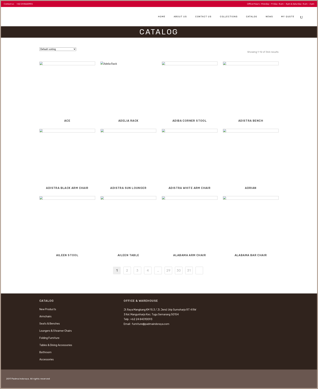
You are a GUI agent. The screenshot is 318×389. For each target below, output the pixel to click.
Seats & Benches (49, 323)
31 (189, 270)
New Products (47, 309)
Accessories (46, 359)
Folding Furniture (49, 338)
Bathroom (45, 352)
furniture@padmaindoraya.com (150, 324)
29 (168, 270)
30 (179, 270)
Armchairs (45, 316)
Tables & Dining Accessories (55, 345)
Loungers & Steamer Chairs (55, 330)
